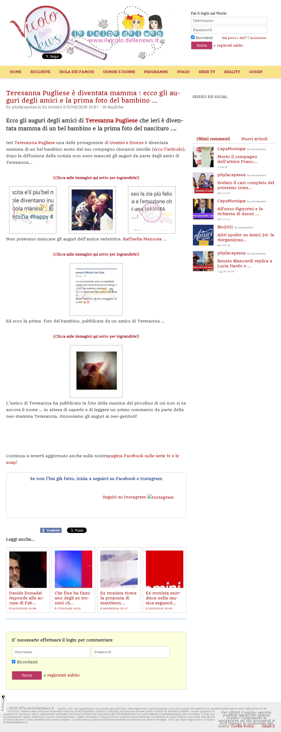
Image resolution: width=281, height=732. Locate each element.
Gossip (256, 72)
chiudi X (267, 726)
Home (15, 72)
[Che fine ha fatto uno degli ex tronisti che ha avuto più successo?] (73, 569)
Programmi (156, 72)
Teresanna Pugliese (111, 120)
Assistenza (258, 38)
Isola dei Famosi (76, 72)
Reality (232, 72)
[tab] (213, 138)
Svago (183, 72)
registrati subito (230, 45)
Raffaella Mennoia (143, 239)
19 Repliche (112, 107)
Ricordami (204, 38)
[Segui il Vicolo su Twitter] (220, 111)
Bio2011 (245, 236)
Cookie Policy (242, 726)
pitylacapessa (24, 107)
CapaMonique (241, 157)
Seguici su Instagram (125, 497)
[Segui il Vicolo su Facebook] (201, 111)
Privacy (3, 705)
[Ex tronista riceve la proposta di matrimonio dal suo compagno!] (119, 569)
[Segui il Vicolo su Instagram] (258, 111)
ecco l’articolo (168, 149)
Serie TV (207, 72)
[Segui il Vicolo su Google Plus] (239, 111)
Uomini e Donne (119, 72)
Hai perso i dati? (234, 38)
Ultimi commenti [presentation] (213, 139)
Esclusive (40, 72)
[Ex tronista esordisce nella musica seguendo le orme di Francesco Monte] (164, 569)
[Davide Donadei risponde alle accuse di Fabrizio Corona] (28, 569)
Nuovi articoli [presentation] (254, 139)
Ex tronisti (52, 107)
